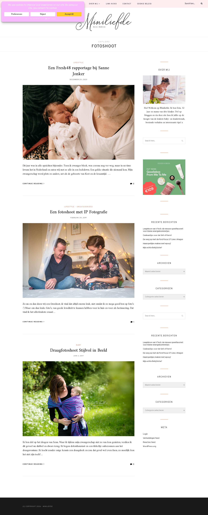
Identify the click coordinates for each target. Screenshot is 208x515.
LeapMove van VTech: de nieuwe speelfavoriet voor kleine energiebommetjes (163, 230)
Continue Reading (33, 184)
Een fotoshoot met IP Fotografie (78, 212)
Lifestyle (79, 63)
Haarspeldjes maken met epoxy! (157, 243)
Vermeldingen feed (151, 438)
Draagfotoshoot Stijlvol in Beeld (78, 350)
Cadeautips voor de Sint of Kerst (157, 235)
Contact (127, 4)
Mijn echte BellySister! (152, 248)
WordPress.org (149, 446)
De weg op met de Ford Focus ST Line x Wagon (163, 239)
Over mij (93, 4)
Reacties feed (149, 442)
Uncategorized (85, 207)
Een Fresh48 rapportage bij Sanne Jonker (78, 71)
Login (145, 434)
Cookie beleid (144, 4)
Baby (78, 345)
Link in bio (111, 4)
